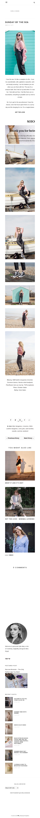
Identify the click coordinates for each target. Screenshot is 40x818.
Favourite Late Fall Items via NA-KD (20, 699)
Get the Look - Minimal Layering (20, 519)
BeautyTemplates (24, 815)
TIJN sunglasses (29, 385)
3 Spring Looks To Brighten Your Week (20, 765)
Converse (25, 426)
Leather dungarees (12, 429)
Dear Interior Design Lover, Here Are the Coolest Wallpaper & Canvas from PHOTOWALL (21, 741)
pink (23, 429)
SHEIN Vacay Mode (20, 725)
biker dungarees (17, 426)
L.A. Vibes (9, 555)
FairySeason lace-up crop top (14, 385)
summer (19, 431)
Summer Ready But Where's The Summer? (21, 752)
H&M (30, 426)
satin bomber (29, 429)
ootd (20, 429)
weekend (25, 431)
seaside (14, 431)
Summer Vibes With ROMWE (20, 712)
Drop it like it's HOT (14, 483)
